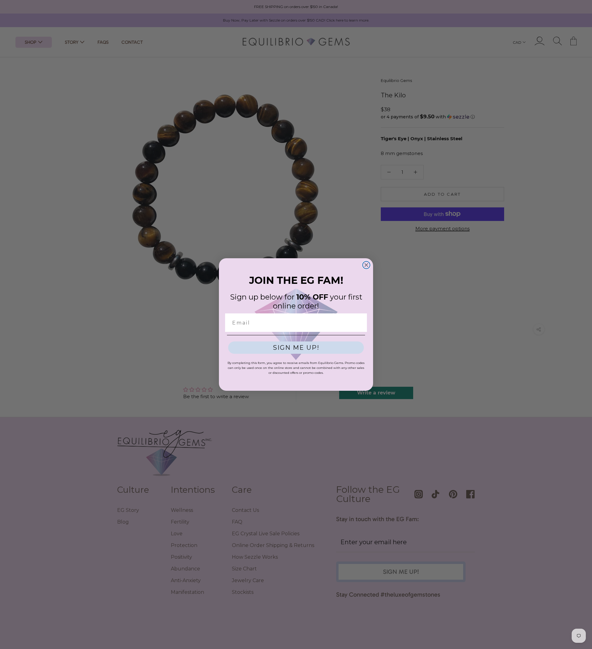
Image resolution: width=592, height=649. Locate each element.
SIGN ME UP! (296, 347)
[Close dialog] (366, 265)
